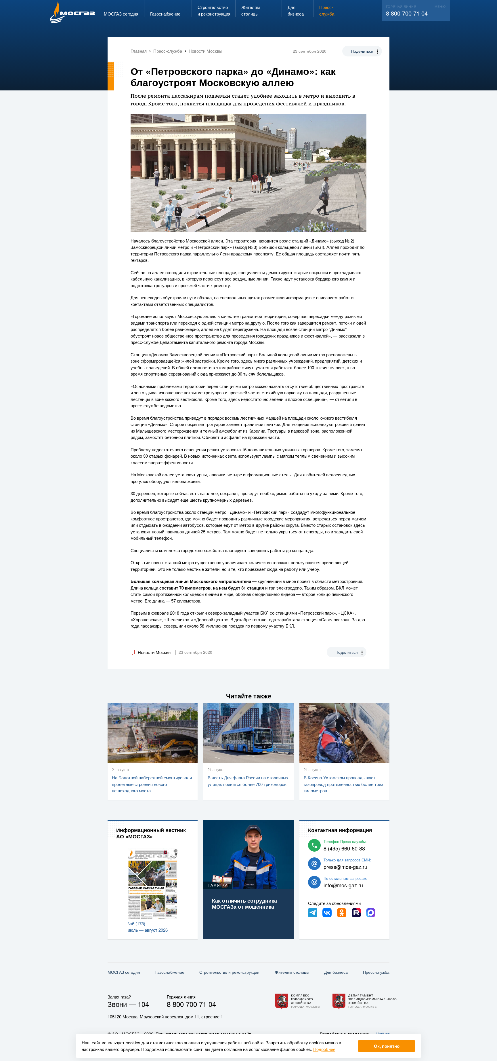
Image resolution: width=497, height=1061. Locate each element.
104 (143, 1004)
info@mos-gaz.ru (343, 885)
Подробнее (324, 1049)
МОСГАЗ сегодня (124, 972)
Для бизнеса (336, 972)
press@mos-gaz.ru (345, 866)
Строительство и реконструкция (229, 972)
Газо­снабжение (169, 972)
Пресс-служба (376, 972)
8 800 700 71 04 (407, 13)
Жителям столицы (292, 972)
